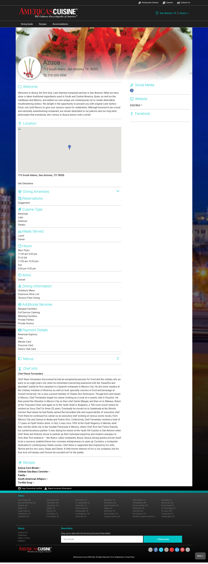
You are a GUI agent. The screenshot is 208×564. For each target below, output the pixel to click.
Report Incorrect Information (60, 488)
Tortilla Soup (25, 482)
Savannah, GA (167, 503)
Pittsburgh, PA (138, 508)
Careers (169, 3)
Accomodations (60, 24)
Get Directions (25, 183)
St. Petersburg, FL (168, 508)
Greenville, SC (81, 505)
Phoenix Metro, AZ (140, 505)
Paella (21, 475)
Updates (21, 541)
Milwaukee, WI (110, 503)
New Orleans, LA (111, 514)
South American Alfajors (32, 478)
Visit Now (135, 105)
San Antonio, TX (168, 13)
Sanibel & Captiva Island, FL (144, 516)
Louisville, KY (80, 516)
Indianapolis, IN (81, 511)
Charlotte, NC (23, 516)
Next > (200, 556)
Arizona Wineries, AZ (27, 503)
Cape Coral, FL (24, 511)
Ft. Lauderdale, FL (82, 503)
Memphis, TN (109, 500)
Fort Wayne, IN (53, 516)
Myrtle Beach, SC (111, 505)
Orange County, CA (112, 516)
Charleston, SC (24, 514)
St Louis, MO (166, 511)
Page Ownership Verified (31, 488)
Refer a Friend (24, 538)
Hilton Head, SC (81, 508)
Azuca (183, 13)
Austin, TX (22, 508)
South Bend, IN (167, 505)
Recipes (43, 24)
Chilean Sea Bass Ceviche (33, 471)
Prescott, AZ (138, 511)
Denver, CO (51, 511)
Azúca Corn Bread (28, 468)
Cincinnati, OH (53, 500)
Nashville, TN (109, 511)
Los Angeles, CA (82, 514)
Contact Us (185, 3)
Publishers (22, 535)
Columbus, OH (53, 505)
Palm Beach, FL (139, 500)
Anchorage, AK (24, 500)
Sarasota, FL (166, 500)
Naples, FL (108, 508)
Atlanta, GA (22, 505)
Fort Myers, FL (52, 514)
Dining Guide (27, 24)
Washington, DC (168, 516)
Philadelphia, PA (139, 503)
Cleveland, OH (52, 503)
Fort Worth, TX (81, 500)
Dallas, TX (51, 508)
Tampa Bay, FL (167, 514)
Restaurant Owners (150, 3)
